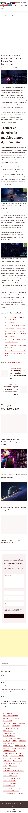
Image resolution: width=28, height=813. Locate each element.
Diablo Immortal (9, 736)
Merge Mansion (14, 758)
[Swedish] (9, 5)
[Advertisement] (14, 32)
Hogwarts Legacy (9, 751)
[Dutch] (9, 2)
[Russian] (5, 5)
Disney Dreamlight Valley (12, 738)
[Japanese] (21, 2)
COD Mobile (16, 726)
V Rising (21, 793)
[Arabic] (1, 2)
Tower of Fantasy (9, 793)
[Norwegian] (25, 2)
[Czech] (5, 2)
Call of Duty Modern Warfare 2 (14, 723)
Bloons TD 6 (7, 721)
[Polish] (1, 5)
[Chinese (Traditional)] (3, 2)
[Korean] (23, 2)
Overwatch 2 (15, 763)
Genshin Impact (8, 743)
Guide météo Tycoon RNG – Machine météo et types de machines (11, 442)
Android (10, 713)
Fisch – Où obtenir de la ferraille (10, 696)
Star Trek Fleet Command (12, 788)
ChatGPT (6, 726)
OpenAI (5, 763)
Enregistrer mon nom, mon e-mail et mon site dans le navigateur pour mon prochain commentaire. (14, 609)
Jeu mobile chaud (16, 362)
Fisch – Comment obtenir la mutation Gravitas (11, 677)
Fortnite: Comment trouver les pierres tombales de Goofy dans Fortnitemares (15, 334)
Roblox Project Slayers (12, 778)
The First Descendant (11, 791)
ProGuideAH (13, 803)
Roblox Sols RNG (9, 781)
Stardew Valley (9, 786)
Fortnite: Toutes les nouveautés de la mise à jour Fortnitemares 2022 (15, 353)
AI (3, 713)
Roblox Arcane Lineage (11, 773)
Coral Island (7, 731)
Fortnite (9, 362)
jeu (2, 52)
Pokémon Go (7, 768)
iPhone (5, 756)
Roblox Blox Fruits (10, 776)
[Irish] (17, 2)
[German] (15, 2)
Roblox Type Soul (9, 783)
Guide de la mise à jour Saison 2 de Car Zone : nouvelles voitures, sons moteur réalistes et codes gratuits (14, 704)
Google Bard (8, 746)
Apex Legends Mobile (10, 716)
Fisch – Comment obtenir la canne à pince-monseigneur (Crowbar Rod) (13, 684)
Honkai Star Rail (9, 753)
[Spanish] (7, 5)
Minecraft (7, 761)
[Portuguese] (3, 5)
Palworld (13, 766)
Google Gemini (20, 746)
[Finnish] (11, 2)
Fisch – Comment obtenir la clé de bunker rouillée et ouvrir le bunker (13, 691)
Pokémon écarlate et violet (13, 771)
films (14, 741)
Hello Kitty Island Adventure (14, 748)
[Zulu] (11, 5)
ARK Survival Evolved (11, 718)
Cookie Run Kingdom (10, 728)
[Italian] (19, 2)
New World (17, 761)
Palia (5, 766)
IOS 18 (20, 753)
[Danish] (7, 2)
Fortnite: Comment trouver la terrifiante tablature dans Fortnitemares (14, 320)
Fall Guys (6, 741)
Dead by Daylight (9, 733)
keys (4, 758)
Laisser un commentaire (14, 811)
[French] (13, 2)
